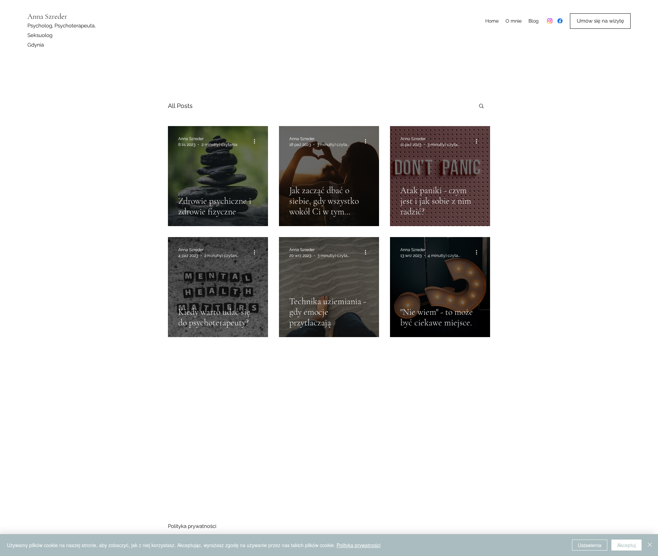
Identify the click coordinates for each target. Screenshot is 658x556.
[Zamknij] (650, 545)
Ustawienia (589, 545)
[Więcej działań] (257, 141)
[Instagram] (549, 20)
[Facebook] (560, 20)
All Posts (180, 105)
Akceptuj (626, 545)
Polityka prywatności (192, 526)
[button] (481, 106)
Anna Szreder (47, 16)
